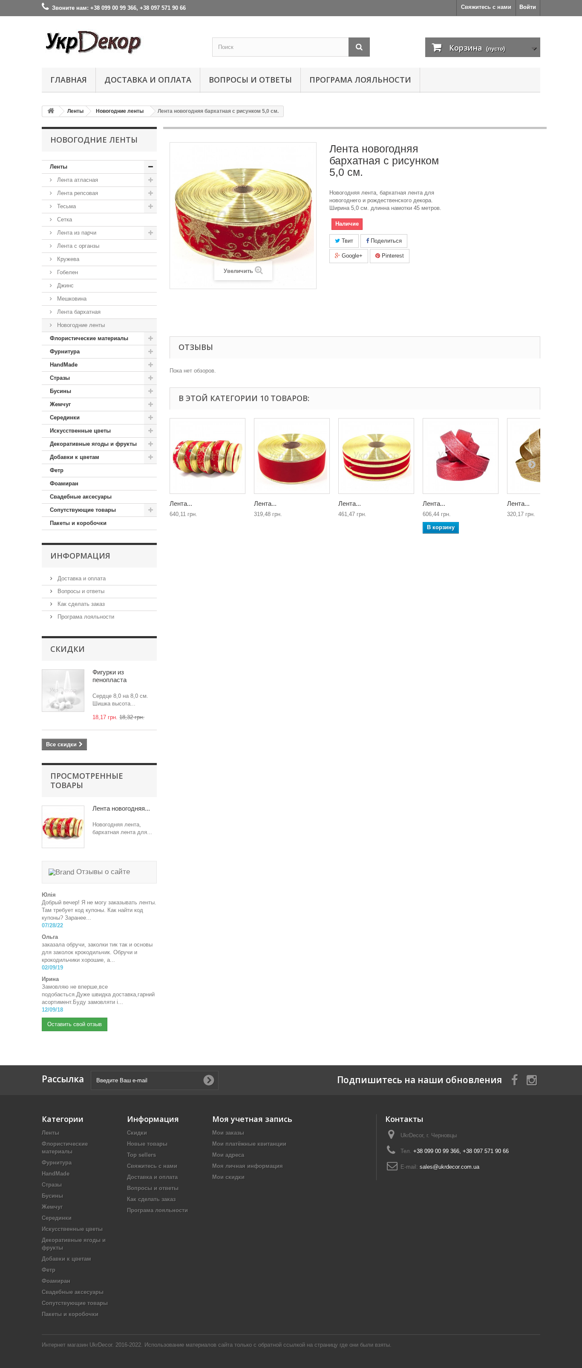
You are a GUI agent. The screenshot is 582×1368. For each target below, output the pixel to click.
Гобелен (66, 272)
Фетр (56, 470)
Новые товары (147, 1144)
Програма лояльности (360, 80)
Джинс (64, 285)
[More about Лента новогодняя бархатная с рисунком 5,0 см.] (63, 827)
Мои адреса (228, 1155)
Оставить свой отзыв (74, 1024)
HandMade (64, 364)
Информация (80, 556)
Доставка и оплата (147, 80)
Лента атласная (76, 180)
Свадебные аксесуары (81, 496)
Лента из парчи (75, 232)
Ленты (58, 166)
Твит (346, 241)
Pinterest (392, 255)
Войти (527, 7)
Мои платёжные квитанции (249, 1144)
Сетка (63, 219)
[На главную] (51, 111)
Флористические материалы (89, 338)
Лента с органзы (77, 246)
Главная (68, 80)
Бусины (60, 391)
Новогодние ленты (80, 325)
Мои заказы (228, 1133)
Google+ (351, 255)
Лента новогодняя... (121, 808)
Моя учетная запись (252, 1119)
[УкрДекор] (120, 42)
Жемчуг (60, 404)
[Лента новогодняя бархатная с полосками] (376, 456)
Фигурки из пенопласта (109, 675)
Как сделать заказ (80, 604)
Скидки (67, 649)
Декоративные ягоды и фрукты (93, 444)
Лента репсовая (76, 193)
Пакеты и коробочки (78, 523)
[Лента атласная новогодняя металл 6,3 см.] (460, 456)
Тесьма (65, 206)
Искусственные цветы (80, 430)
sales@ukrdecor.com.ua (449, 1167)
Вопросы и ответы (250, 80)
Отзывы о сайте (102, 872)
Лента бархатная (78, 312)
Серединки (65, 417)
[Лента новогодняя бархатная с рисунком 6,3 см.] (207, 456)
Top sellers (141, 1155)
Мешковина (70, 298)
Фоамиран (64, 483)
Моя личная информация (247, 1166)
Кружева (67, 259)
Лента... (181, 503)
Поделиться (385, 241)
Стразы (60, 378)
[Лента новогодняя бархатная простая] (292, 456)
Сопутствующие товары (83, 510)
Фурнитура (65, 351)
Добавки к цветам (74, 457)
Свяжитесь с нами (486, 7)
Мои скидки (228, 1177)
